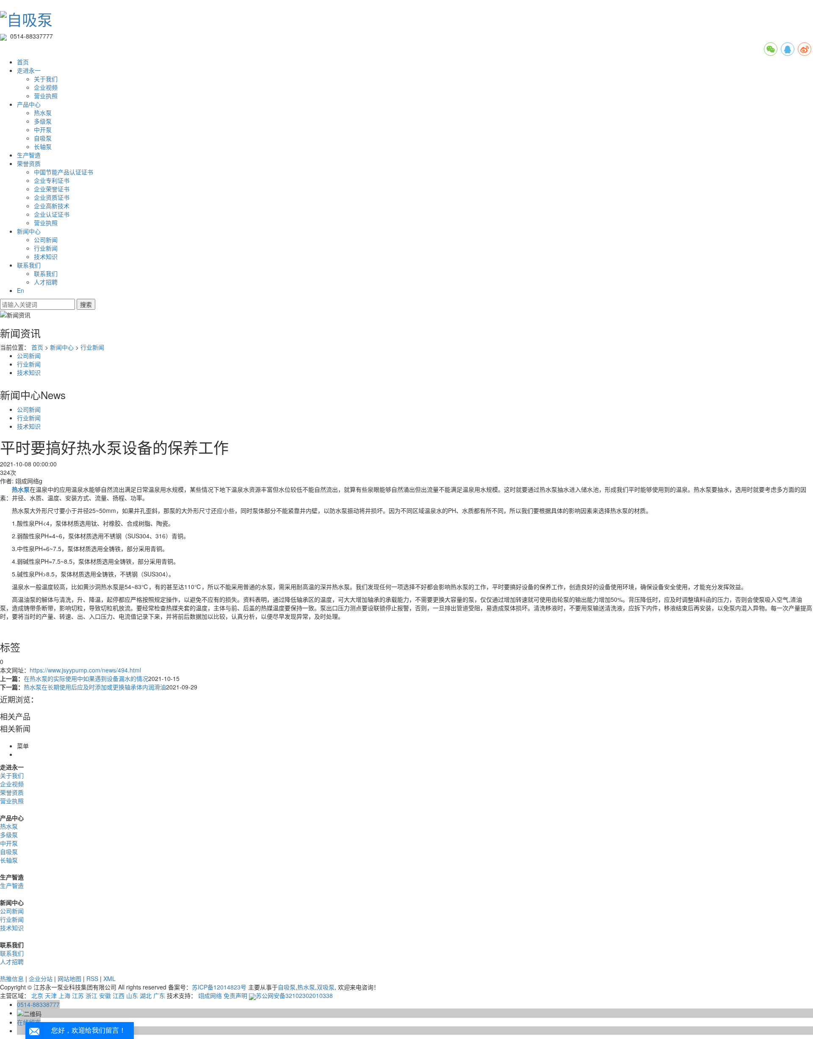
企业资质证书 (51, 197)
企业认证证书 (51, 214)
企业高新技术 (51, 205)
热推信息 (12, 978)
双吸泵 (326, 987)
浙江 (91, 995)
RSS (92, 978)
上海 (64, 995)
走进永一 (29, 70)
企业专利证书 (51, 180)
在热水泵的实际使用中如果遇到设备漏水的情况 (86, 678)
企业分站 (41, 978)
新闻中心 (29, 231)
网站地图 (69, 978)
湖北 (146, 995)
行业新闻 (46, 248)
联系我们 (29, 265)
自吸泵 (43, 138)
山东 (132, 995)
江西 (118, 995)
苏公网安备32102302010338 (294, 995)
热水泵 (43, 112)
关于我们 (46, 78)
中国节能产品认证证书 (63, 172)
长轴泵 (43, 146)
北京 (37, 995)
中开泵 (43, 129)
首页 (23, 62)
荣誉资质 (29, 163)
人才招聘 (46, 282)
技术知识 (46, 256)
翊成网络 (210, 995)
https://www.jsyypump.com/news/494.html (85, 670)
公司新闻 (46, 239)
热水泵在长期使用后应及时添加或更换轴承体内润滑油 (95, 687)
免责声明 (235, 995)
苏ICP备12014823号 (219, 987)
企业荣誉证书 (51, 189)
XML (109, 978)
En (20, 290)
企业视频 (46, 87)
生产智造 (29, 155)
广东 (159, 995)
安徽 (105, 995)
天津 (51, 995)
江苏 (78, 995)
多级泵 (43, 121)
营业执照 (46, 95)
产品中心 (29, 104)
